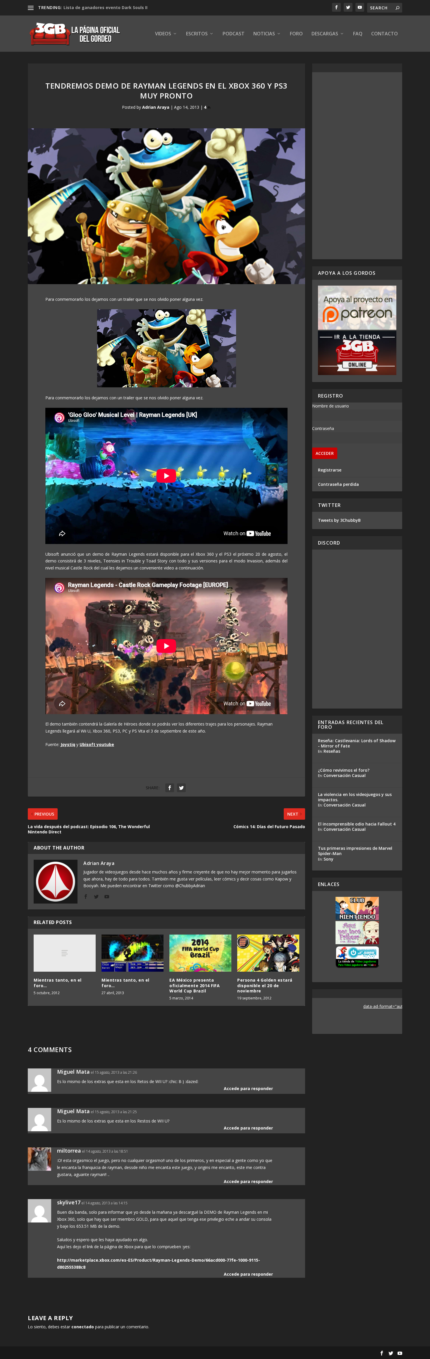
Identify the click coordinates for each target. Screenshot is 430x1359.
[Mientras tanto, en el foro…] (65, 953)
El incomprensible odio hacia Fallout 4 (356, 824)
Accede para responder (248, 1088)
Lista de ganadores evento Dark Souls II (105, 7)
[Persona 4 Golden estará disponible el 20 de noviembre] (268, 953)
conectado (82, 1326)
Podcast (234, 34)
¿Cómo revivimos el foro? (343, 770)
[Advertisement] (357, 165)
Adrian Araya (155, 107)
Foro (296, 34)
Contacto (384, 34)
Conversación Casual (345, 775)
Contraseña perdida (338, 484)
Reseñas (332, 751)
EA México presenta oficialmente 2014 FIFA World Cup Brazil (194, 985)
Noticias (264, 34)
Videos (163, 34)
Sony (328, 859)
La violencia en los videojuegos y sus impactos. (355, 797)
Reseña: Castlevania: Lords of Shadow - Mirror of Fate (356, 743)
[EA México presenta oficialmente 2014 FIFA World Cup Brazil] (200, 953)
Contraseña (323, 428)
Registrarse (329, 470)
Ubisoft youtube (97, 744)
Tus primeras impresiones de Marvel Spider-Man (355, 850)
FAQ (357, 34)
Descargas (325, 34)
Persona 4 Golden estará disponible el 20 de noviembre (265, 985)
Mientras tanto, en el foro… (58, 982)
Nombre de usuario (330, 406)
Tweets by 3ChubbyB (339, 520)
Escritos (197, 34)
